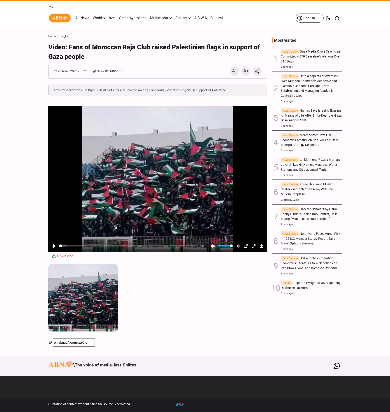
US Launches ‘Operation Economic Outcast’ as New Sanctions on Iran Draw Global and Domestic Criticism (309, 263)
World (97, 18)
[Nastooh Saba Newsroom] (182, 404)
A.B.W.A (200, 18)
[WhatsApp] (337, 366)
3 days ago (287, 66)
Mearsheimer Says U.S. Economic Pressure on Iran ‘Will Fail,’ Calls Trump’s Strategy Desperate (310, 140)
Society (181, 18)
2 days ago (287, 224)
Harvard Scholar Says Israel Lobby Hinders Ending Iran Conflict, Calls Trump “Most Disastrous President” (309, 214)
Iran (112, 18)
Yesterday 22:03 (290, 199)
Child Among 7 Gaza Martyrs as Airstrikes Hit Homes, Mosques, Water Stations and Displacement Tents (310, 165)
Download (64, 256)
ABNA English (60, 18)
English (308, 18)
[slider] (129, 246)
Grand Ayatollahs (132, 18)
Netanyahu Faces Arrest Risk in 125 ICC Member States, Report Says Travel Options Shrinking (310, 239)
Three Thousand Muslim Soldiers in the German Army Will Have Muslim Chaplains (307, 189)
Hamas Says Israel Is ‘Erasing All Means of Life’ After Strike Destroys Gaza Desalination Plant (311, 115)
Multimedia (159, 18)
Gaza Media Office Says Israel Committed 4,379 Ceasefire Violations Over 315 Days (311, 56)
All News (82, 18)
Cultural (216, 18)
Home (52, 36)
